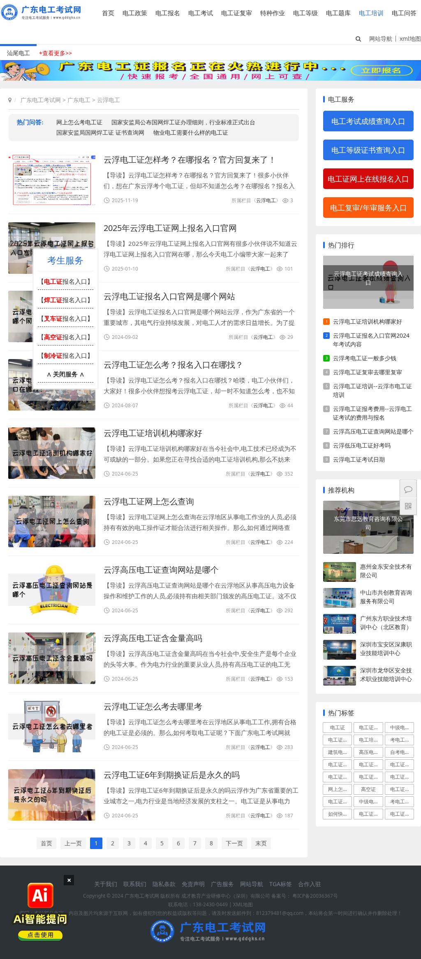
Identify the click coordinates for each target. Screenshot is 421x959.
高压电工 (369, 752)
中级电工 (400, 727)
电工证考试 (340, 739)
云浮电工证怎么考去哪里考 (153, 706)
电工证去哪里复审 (402, 764)
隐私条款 (164, 884)
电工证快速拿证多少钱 (371, 813)
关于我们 (105, 884)
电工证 (337, 727)
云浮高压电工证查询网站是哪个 (161, 569)
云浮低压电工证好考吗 (362, 445)
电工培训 (371, 13)
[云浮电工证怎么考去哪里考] (51, 726)
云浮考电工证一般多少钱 (364, 358)
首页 (108, 13)
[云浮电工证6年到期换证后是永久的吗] (51, 795)
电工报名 (167, 13)
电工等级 (305, 13)
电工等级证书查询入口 (368, 150)
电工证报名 (371, 727)
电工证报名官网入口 (402, 776)
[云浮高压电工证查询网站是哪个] (51, 590)
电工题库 (338, 13)
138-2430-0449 (210, 904)
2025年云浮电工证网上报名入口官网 (170, 227)
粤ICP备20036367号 (315, 895)
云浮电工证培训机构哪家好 (153, 433)
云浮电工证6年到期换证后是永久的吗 (172, 774)
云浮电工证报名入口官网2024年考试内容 (371, 339)
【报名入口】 (65, 281)
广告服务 (222, 884)
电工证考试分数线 (402, 813)
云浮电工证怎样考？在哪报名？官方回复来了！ (190, 159)
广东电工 (78, 100)
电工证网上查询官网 (371, 776)
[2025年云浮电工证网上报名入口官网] (51, 248)
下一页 (234, 843)
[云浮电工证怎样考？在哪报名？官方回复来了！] (51, 179)
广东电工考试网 (41, 100)
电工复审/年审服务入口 (368, 207)
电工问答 (404, 13)
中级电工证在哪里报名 (371, 801)
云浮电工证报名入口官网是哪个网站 (169, 296)
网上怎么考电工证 (340, 789)
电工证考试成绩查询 (340, 776)
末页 (261, 843)
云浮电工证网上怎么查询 (149, 501)
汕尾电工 (18, 53)
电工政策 (135, 13)
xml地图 (410, 38)
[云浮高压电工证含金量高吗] (51, 658)
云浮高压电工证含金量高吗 (153, 638)
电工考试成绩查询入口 (368, 121)
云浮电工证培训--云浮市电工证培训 (372, 390)
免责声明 (193, 884)
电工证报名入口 (340, 764)
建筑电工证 (340, 752)
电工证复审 (236, 13)
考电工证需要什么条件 (402, 739)
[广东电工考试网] (43, 17)
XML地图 (243, 904)
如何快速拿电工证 (340, 813)
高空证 (368, 789)
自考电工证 (402, 752)
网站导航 (380, 38)
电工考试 (200, 13)
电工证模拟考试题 (402, 789)
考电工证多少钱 (402, 801)
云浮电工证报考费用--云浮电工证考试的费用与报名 (372, 413)
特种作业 (272, 13)
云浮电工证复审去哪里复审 (367, 372)
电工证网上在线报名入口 (368, 179)
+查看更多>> (55, 53)
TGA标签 (280, 884)
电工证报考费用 (340, 801)
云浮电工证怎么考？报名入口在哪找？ (173, 364)
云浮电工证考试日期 (359, 459)
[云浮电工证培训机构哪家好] (51, 453)
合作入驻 (309, 884)
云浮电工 (108, 100)
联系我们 (134, 884)
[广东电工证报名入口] (210, 78)
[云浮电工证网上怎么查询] (51, 521)
